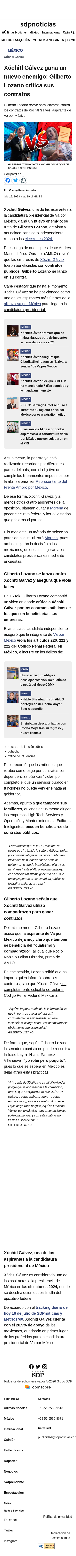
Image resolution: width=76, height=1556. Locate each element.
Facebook (10, 1520)
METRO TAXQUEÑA (15, 40)
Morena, (52, 538)
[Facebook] (8, 180)
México (34, 32)
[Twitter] (15, 180)
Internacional (51, 32)
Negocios (11, 1471)
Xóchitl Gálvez (14, 57)
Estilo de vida (13, 1450)
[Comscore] (38, 1387)
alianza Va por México (22, 304)
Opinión (68, 32)
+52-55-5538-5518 (50, 1408)
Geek (7, 1503)
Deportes (10, 1461)
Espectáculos (14, 1492)
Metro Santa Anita (48, 40)
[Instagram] (44, 1366)
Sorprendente (14, 1482)
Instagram (10, 1541)
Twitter (8, 1530)
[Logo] (38, 25)
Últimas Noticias (15, 32)
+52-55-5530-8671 (50, 1418)
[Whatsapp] (23, 180)
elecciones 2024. (39, 239)
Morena (56, 508)
